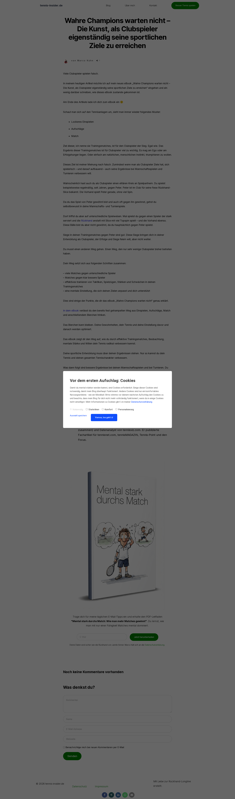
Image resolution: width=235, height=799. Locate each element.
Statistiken (94, 409)
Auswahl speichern (78, 415)
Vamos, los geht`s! (104, 417)
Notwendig (78, 409)
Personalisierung (126, 409)
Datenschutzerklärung (141, 402)
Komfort (109, 409)
